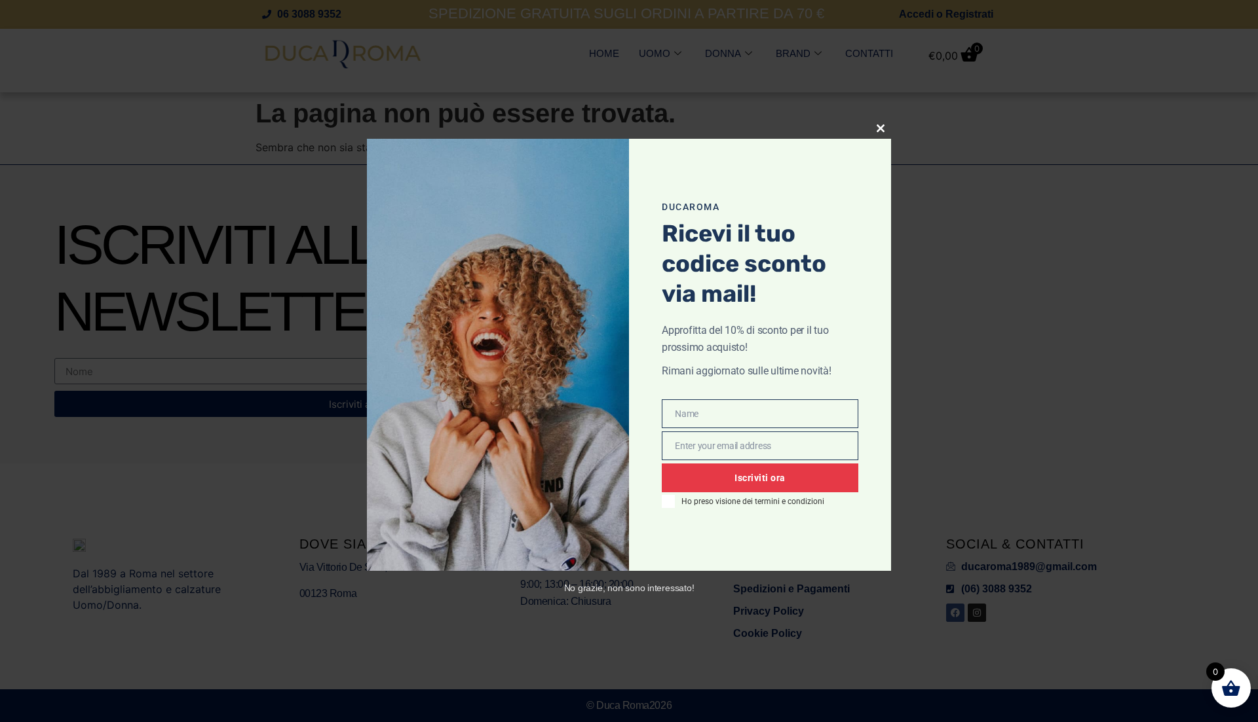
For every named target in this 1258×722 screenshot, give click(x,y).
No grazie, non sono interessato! (629, 588)
